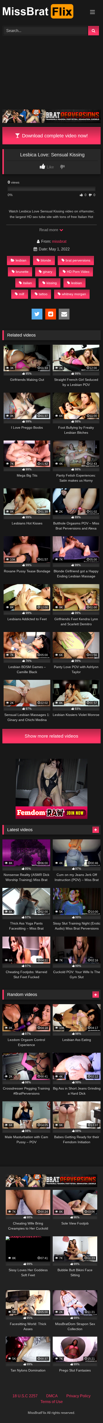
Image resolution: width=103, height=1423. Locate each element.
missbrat (59, 241)
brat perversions (78, 260)
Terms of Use (51, 1402)
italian (27, 283)
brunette (22, 272)
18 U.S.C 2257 (25, 1396)
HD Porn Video (78, 272)
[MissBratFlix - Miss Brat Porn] (42, 12)
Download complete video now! (54, 135)
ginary (47, 272)
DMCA (52, 1396)
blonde (46, 260)
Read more (49, 230)
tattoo (43, 294)
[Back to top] (88, 1408)
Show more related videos (51, 736)
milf (21, 294)
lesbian (21, 260)
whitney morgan (74, 294)
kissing (51, 283)
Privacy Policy (78, 1396)
